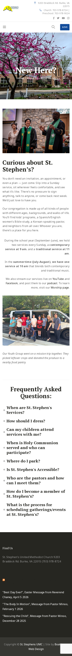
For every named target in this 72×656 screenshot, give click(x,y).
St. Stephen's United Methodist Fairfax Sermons (30, 581)
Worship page (60, 287)
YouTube (58, 279)
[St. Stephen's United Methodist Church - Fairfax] (11, 8)
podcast (52, 283)
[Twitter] (58, 18)
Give (64, 27)
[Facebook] (53, 18)
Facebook (12, 283)
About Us (33, 78)
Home (20, 78)
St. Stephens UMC (31, 644)
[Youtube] (63, 18)
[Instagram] (68, 18)
